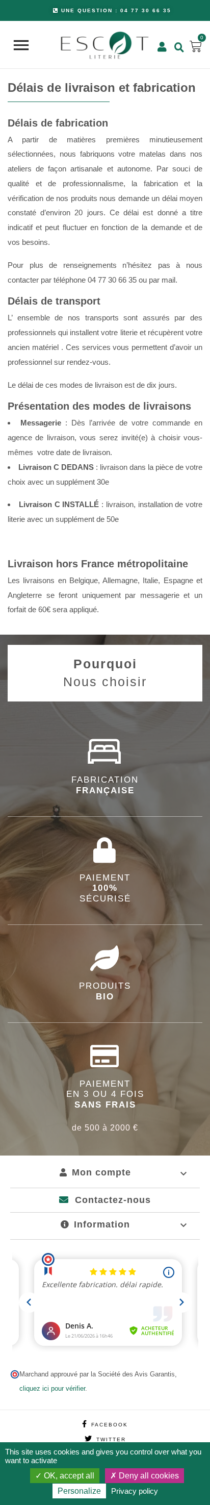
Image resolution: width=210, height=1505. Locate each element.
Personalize (79, 1491)
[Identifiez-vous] (161, 46)
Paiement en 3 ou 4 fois (105, 1105)
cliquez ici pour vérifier (52, 1388)
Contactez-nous (111, 1200)
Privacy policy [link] (134, 1491)
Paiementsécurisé (105, 888)
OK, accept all (68, 1475)
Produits (105, 991)
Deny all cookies (148, 1475)
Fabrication (105, 785)
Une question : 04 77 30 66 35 (116, 10)
